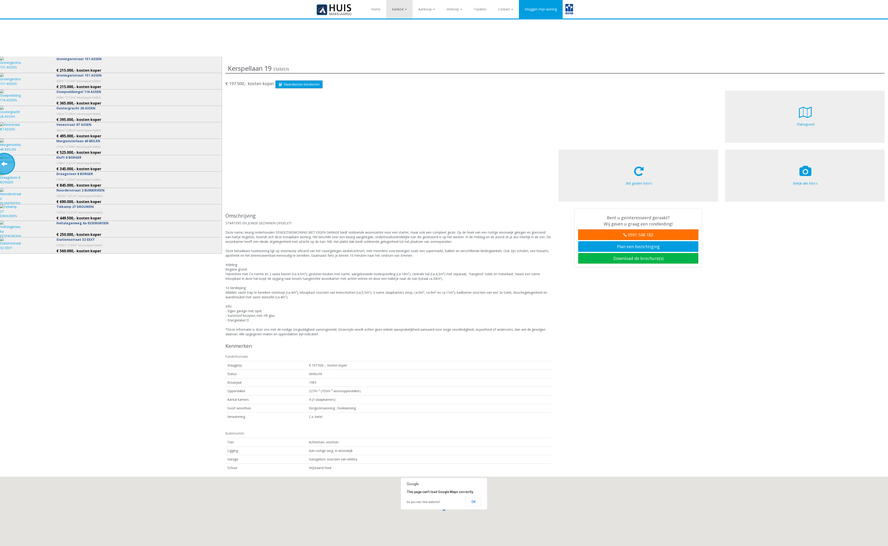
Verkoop (453, 9)
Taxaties (480, 9)
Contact (504, 9)
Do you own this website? (423, 502)
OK (473, 502)
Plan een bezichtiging (638, 246)
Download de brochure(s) (638, 258)
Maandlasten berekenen (301, 84)
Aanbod (398, 9)
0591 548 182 (640, 235)
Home (375, 9)
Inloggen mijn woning (541, 9)
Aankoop (425, 9)
